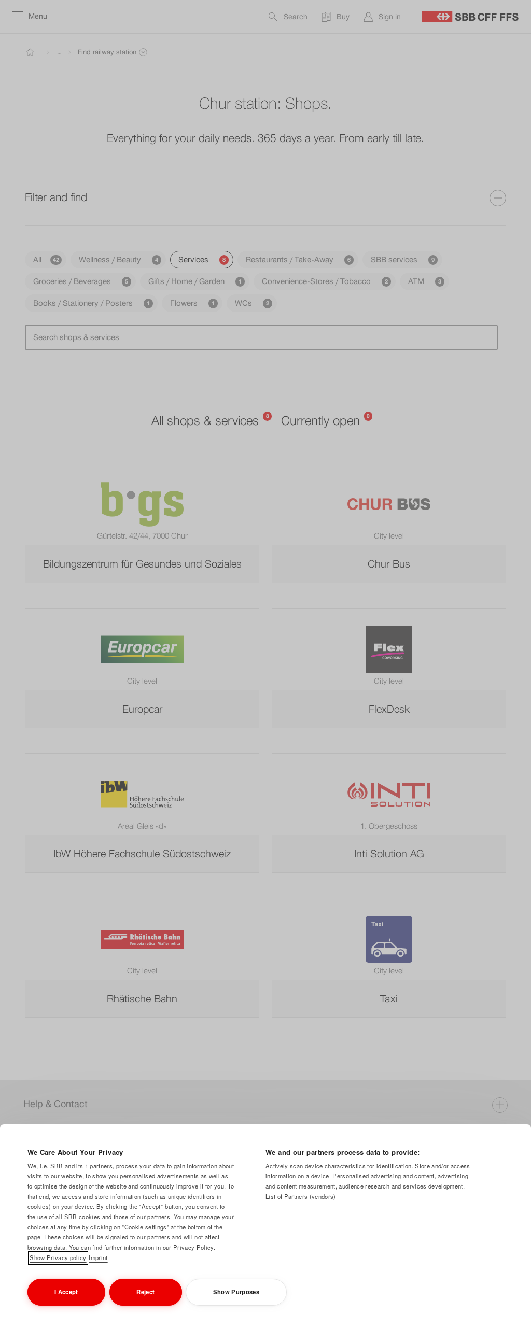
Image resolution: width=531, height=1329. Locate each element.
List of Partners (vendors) (301, 1196)
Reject (145, 1292)
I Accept (66, 1292)
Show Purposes (236, 1292)
